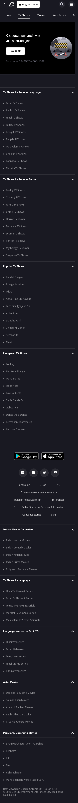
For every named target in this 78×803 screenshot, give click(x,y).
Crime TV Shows (15, 212)
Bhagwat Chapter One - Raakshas (24, 744)
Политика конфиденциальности (37, 492)
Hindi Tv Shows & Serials (19, 591)
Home (7, 15)
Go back (15, 51)
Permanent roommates (19, 422)
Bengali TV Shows (16, 132)
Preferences (56, 500)
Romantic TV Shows (17, 226)
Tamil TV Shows (14, 103)
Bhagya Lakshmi (15, 284)
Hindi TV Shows (14, 118)
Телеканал (22, 485)
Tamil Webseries (15, 649)
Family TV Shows (15, 205)
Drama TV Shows (15, 233)
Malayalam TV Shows (18, 146)
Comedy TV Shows (16, 197)
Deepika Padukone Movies (20, 693)
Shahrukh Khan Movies (18, 714)
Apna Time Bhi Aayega (18, 299)
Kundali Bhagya (14, 277)
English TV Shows (15, 110)
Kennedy (11, 751)
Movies (41, 15)
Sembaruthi (12, 335)
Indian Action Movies (17, 555)
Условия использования (26, 500)
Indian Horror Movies (18, 540)
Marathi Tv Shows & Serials (21, 613)
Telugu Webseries (16, 656)
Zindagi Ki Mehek (15, 328)
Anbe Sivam (12, 313)
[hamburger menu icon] (71, 4)
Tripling (10, 364)
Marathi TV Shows (16, 168)
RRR (8, 758)
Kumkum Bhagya (15, 371)
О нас (41, 485)
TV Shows (24, 15)
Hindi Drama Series (17, 664)
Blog (51, 515)
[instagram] (32, 473)
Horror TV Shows (15, 219)
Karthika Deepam (15, 429)
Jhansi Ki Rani (13, 320)
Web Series (59, 15)
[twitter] (43, 473)
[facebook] (21, 473)
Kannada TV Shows (16, 161)
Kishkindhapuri (14, 772)
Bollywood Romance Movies (21, 569)
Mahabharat (13, 379)
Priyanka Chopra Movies (19, 722)
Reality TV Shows (15, 190)
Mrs (8, 765)
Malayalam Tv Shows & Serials (23, 620)
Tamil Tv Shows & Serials (20, 598)
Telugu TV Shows (15, 125)
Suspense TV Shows (17, 255)
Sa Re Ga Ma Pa (15, 400)
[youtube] (54, 473)
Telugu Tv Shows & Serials (20, 606)
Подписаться (30, 4)
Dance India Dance (16, 415)
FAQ (56, 485)
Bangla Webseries (16, 671)
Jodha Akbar (12, 386)
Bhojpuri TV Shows (16, 154)
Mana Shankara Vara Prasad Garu (25, 780)
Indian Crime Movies (17, 562)
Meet (9, 342)
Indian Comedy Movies (18, 547)
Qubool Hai (12, 407)
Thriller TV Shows (15, 241)
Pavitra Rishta (13, 393)
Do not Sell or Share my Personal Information (37, 507)
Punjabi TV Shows (15, 139)
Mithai (9, 292)
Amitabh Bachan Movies (19, 707)
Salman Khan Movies (17, 700)
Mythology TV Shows (17, 248)
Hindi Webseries (15, 642)
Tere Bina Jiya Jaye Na (18, 306)
